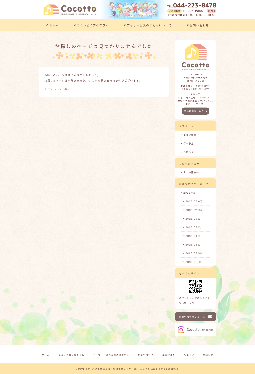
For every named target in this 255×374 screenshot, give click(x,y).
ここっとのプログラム (93, 25)
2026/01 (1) (193, 262)
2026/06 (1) (193, 218)
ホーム (54, 25)
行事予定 (188, 143)
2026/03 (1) (193, 244)
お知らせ (188, 152)
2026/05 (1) (193, 227)
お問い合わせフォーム (192, 316)
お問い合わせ (199, 25)
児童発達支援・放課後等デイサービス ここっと (122, 368)
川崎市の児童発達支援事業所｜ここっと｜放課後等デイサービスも (70, 10)
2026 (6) (189, 192)
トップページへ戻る (57, 89)
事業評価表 (189, 134)
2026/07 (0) (193, 210)
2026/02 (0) (193, 253)
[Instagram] (195, 334)
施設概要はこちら (194, 111)
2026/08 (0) (193, 201)
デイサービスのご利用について (149, 25)
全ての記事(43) (192, 172)
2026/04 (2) (193, 236)
